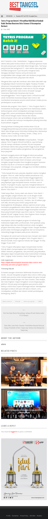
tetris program (29, 301)
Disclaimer (15, 516)
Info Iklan (32, 516)
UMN (40, 301)
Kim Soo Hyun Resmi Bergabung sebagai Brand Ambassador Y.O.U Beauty (23, 314)
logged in (14, 432)
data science (7, 301)
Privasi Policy (24, 516)
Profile (8, 516)
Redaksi (39, 516)
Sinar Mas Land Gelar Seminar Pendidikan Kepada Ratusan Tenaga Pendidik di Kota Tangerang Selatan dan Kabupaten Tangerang (24, 327)
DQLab (17, 301)
